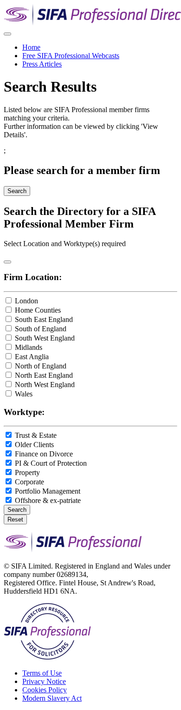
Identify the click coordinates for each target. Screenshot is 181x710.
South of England (40, 329)
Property (27, 472)
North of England (40, 366)
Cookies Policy (44, 690)
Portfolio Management (47, 491)
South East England (44, 319)
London (26, 301)
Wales (23, 394)
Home (31, 47)
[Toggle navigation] (7, 34)
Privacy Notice (44, 681)
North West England (45, 384)
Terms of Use (42, 673)
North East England (44, 375)
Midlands (28, 347)
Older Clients (34, 445)
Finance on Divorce (44, 454)
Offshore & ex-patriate (48, 500)
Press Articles (42, 64)
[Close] (7, 262)
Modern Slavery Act (52, 698)
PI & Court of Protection (51, 463)
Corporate (29, 482)
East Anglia (32, 357)
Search (16, 191)
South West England (45, 338)
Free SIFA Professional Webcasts (70, 56)
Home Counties (38, 310)
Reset (15, 519)
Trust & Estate (36, 435)
